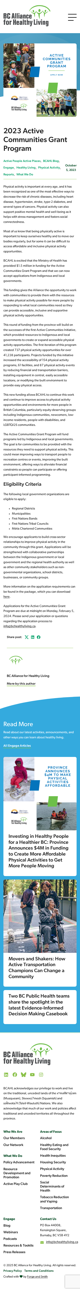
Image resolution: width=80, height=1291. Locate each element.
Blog (6, 1225)
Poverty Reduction (54, 1176)
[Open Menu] (72, 17)
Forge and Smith (37, 1276)
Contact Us (48, 1219)
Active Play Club (15, 1184)
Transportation (51, 1208)
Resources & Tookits (18, 1245)
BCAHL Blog (51, 161)
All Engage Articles (17, 746)
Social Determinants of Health (52, 1186)
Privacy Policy (12, 1271)
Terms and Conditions (39, 1271)
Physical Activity (49, 167)
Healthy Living (26, 167)
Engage (8, 167)
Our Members (14, 1138)
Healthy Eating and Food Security (54, 1147)
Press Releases (14, 1252)
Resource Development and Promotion (17, 1173)
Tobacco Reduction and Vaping (54, 1199)
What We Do (24, 174)
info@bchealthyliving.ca (19, 626)
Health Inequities (53, 1156)
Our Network (13, 1145)
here (6, 596)
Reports (8, 174)
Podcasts (10, 1239)
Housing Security (53, 1162)
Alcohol (46, 1138)
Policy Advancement (18, 1162)
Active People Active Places (22, 161)
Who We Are (12, 1132)
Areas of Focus (51, 1132)
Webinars (10, 1232)
